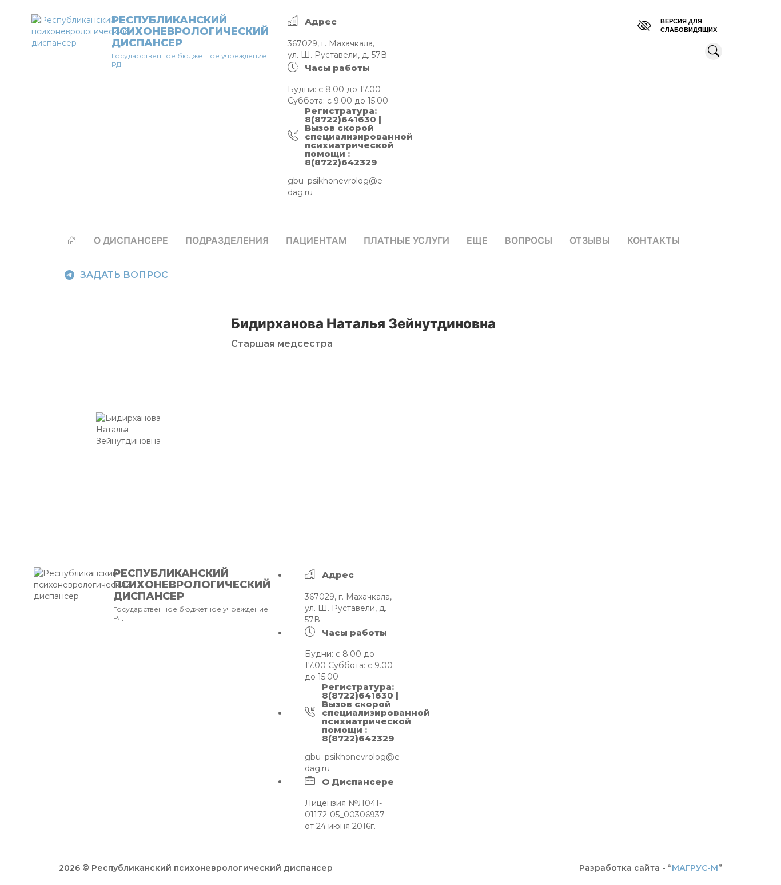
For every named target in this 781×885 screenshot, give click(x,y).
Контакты (653, 240)
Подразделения (227, 240)
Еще (477, 240)
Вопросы (528, 240)
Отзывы (589, 240)
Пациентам (316, 240)
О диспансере (131, 240)
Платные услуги (406, 240)
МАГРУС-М (695, 868)
